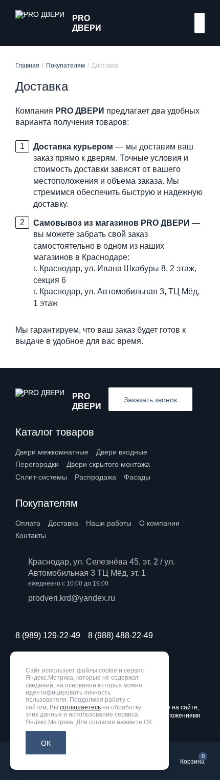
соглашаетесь (80, 707)
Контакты (30, 535)
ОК (46, 743)
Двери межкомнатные (52, 452)
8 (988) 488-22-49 (120, 635)
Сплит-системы (41, 477)
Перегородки (37, 464)
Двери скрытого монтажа (108, 464)
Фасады (137, 477)
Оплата (27, 523)
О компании (159, 523)
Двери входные (121, 452)
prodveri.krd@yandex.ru (71, 598)
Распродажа (95, 477)
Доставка (63, 523)
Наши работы (108, 523)
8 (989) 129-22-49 (47, 635)
